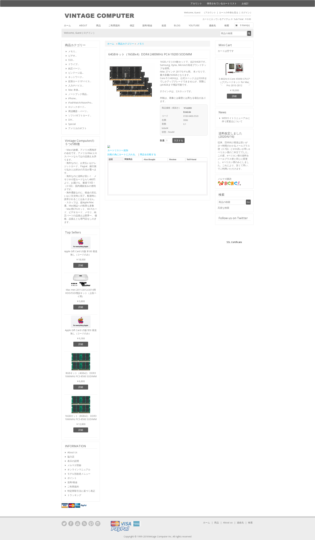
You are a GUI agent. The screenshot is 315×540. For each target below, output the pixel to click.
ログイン (245, 12)
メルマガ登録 (74, 465)
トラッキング (74, 495)
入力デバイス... (76, 85)
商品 (98, 25)
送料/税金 (147, 25)
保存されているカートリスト (222, 3)
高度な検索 (223, 207)
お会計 (245, 3)
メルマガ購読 (224, 178)
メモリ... (72, 51)
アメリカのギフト (77, 128)
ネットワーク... (76, 77)
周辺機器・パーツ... (78, 111)
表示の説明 (73, 460)
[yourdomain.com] (109, 16)
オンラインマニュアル (78, 469)
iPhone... (72, 98)
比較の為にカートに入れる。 (122, 154)
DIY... (71, 119)
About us (228, 522)
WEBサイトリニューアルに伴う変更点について (236, 119)
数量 (162, 140)
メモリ (140, 43)
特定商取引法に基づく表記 (81, 490)
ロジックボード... (77, 106)
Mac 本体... (74, 89)
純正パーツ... (74, 68)
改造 (164, 25)
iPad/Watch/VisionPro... (80, 102)
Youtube (194, 25)
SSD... (71, 59)
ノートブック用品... (78, 94)
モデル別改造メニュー (78, 473)
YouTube (77, 523)
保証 (132, 25)
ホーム (67, 25)
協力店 (70, 456)
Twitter (64, 523)
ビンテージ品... (76, 72)
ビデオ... (72, 55)
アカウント (196, 3)
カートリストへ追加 (117, 150)
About (83, 25)
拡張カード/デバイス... (79, 81)
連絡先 (212, 25)
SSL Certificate (234, 242)
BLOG (177, 25)
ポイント (72, 478)
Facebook (71, 523)
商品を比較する (148, 154)
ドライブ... (73, 64)
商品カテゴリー (126, 43)
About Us (72, 452)
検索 (226, 25)
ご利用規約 (114, 25)
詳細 (80, 265)
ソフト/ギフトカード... (79, 115)
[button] (220, 82)
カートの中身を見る (229, 12)
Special (72, 124)
